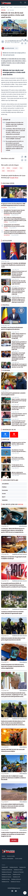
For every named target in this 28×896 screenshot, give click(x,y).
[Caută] (20, 3)
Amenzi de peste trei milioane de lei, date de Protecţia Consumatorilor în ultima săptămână (12, 666)
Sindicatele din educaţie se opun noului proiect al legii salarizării (19, 282)
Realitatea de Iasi (5, 881)
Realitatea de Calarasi (6, 874)
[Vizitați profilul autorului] (2, 41)
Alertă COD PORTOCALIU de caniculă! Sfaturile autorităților (13, 750)
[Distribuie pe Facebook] (25, 40)
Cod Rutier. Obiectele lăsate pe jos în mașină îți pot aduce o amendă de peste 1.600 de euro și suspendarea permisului (15, 131)
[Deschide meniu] (25, 3)
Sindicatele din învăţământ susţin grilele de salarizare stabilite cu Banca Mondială (13, 777)
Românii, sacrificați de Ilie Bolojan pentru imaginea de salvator (12, 328)
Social (11, 7)
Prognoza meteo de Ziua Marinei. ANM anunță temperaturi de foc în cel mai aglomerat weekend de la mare (13, 205)
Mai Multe (14, 840)
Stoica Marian (23, 662)
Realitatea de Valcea (18, 869)
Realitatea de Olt (16, 876)
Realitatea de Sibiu (6, 879)
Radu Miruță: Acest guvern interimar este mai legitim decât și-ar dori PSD (19, 365)
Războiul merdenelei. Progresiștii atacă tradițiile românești (15, 137)
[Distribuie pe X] (25, 43)
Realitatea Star (22, 867)
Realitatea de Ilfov (16, 874)
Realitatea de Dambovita (7, 869)
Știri (7, 7)
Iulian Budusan (23, 526)
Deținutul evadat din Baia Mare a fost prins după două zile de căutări (13, 639)
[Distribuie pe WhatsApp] (22, 43)
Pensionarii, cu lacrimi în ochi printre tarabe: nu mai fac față (19, 408)
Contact (3, 856)
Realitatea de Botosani (16, 879)
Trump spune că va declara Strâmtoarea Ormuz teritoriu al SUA (14, 225)
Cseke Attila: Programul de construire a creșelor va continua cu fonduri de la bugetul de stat (13, 834)
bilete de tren (11, 171)
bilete (8, 168)
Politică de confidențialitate (7, 858)
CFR (3, 168)
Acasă (4, 7)
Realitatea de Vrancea (15, 881)
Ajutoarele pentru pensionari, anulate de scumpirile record (13, 394)
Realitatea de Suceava (6, 876)
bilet (3, 171)
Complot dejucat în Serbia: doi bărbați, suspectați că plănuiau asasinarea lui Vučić (14, 124)
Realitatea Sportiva (14, 867)
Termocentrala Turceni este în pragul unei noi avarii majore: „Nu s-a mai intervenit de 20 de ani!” (19, 423)
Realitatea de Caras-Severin (19, 41)
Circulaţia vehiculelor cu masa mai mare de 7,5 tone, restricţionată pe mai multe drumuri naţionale (19, 291)
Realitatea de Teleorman (18, 872)
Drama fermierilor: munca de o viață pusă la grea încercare (19, 415)
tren (21, 168)
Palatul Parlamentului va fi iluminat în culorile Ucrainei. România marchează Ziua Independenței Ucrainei (19, 274)
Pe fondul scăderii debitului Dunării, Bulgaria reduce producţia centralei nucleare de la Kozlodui (12, 806)
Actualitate (4, 207)
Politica (6, 222)
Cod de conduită (18, 858)
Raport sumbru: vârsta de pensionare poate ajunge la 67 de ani (19, 400)
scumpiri (15, 168)
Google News (14, 177)
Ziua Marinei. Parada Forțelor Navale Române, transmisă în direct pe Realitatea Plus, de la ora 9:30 (14, 211)
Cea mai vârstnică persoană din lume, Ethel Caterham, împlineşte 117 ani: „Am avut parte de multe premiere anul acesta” (13, 695)
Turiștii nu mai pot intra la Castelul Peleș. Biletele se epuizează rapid (12, 612)
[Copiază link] (22, 40)
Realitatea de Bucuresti (6, 872)
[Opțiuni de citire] (25, 893)
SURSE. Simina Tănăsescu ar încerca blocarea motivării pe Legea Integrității (19, 336)
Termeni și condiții (11, 856)
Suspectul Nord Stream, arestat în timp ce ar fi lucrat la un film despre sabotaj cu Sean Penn (18, 300)
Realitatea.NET (5, 867)
